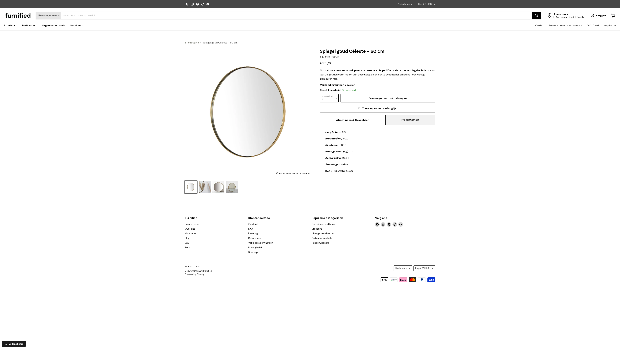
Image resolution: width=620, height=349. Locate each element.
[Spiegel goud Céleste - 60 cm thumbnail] (232, 187)
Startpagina (192, 42)
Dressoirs (317, 228)
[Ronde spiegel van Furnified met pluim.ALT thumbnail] (204, 187)
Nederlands (404, 4)
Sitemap (253, 252)
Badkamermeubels (322, 238)
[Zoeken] (536, 15)
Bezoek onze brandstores (565, 25)
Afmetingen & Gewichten (352, 120)
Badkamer (29, 25)
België (425, 4)
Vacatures (190, 233)
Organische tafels (53, 25)
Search (188, 266)
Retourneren (255, 238)
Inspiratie (610, 25)
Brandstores (192, 224)
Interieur (10, 25)
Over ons (190, 228)
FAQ (250, 228)
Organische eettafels (324, 224)
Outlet (539, 25)
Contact (253, 224)
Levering (253, 233)
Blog (187, 238)
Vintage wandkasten (323, 233)
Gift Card (593, 25)
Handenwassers (320, 242)
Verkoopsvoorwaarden (260, 242)
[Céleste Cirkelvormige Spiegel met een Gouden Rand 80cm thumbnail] (191, 187)
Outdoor (76, 25)
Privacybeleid (255, 247)
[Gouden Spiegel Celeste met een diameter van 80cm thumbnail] (218, 187)
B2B (187, 242)
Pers (187, 247)
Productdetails (410, 120)
